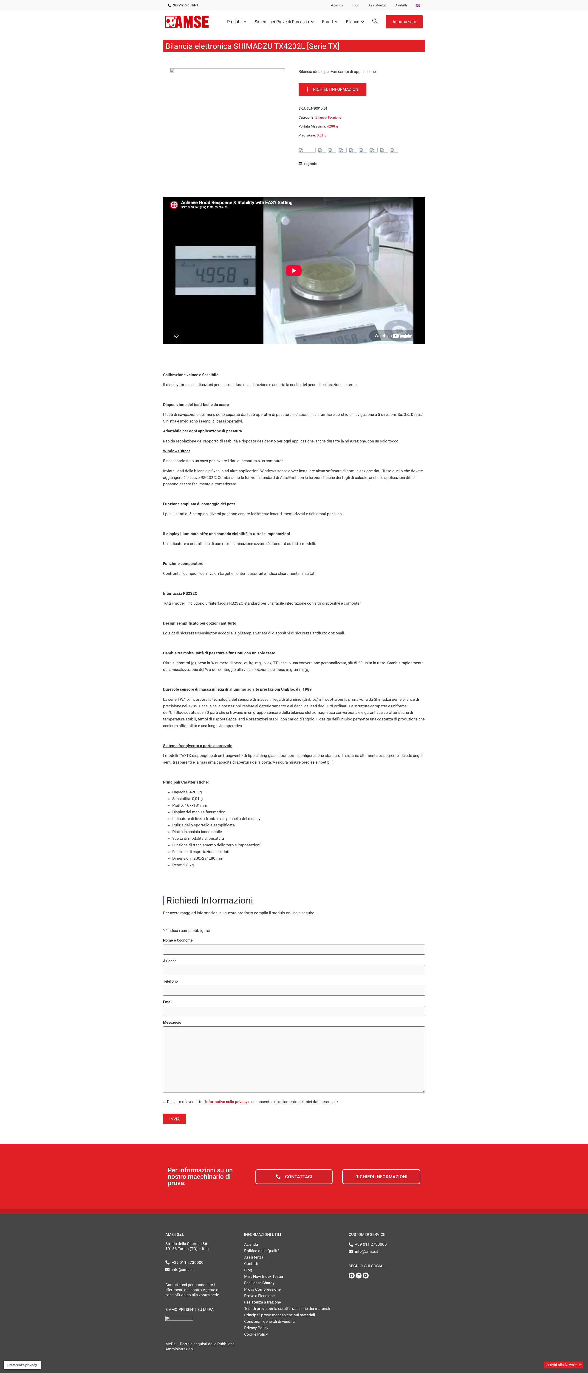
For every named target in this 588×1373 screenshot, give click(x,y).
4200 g (332, 126)
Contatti (401, 5)
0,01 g (322, 135)
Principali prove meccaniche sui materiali (279, 1315)
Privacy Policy (256, 1328)
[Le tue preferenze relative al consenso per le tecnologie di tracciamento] (22, 1365)
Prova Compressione (262, 1289)
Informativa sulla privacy (226, 1101)
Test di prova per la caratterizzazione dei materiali (287, 1308)
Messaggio (172, 1022)
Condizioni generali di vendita (269, 1321)
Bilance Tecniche (328, 117)
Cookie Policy (256, 1334)
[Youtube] (366, 1276)
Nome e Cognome (178, 940)
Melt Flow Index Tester (263, 1276)
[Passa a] (418, 5)
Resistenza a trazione (262, 1302)
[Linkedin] (359, 1276)
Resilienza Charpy (259, 1283)
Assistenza (376, 5)
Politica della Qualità (262, 1250)
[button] (237, 21)
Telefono (170, 981)
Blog (355, 5)
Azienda (337, 5)
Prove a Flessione (259, 1295)
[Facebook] (352, 1276)
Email (167, 1002)
